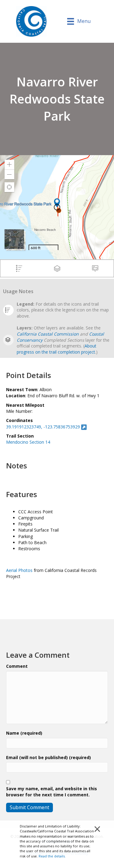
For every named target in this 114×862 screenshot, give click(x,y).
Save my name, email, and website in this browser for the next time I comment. (51, 792)
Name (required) (24, 733)
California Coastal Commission (48, 334)
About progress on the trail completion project (56, 349)
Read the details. (52, 856)
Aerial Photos (19, 570)
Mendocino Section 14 (28, 442)
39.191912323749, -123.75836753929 (43, 427)
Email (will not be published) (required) (48, 757)
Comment (17, 666)
